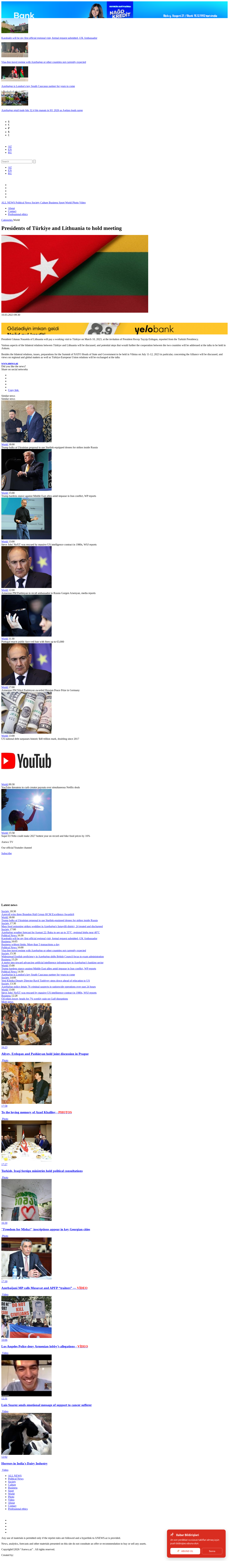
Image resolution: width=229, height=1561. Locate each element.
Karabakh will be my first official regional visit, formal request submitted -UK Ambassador (49, 938)
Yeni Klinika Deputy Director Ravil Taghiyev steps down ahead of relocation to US (45, 980)
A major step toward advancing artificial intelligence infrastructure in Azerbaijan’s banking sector (52, 962)
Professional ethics (18, 214)
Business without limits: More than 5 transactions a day (30, 944)
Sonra (212, 1551)
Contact (12, 211)
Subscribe (6, 853)
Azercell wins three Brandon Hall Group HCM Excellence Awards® (37, 914)
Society (36, 202)
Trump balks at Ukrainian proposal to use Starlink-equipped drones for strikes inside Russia (49, 920)
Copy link (13, 390)
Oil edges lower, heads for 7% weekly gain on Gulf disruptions (34, 998)
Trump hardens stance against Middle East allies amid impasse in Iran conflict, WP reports (48, 968)
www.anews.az (9, 363)
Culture (44, 202)
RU (10, 152)
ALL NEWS (8, 202)
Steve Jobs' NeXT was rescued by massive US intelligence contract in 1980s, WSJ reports (49, 992)
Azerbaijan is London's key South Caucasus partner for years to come (38, 974)
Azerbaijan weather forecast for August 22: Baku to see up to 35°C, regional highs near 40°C (50, 932)
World (68, 202)
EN (10, 149)
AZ (10, 146)
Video (82, 202)
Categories (7, 220)
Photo (75, 202)
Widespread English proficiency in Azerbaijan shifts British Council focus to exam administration (52, 956)
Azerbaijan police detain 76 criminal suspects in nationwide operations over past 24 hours (48, 986)
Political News (24, 202)
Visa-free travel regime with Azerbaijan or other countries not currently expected (43, 950)
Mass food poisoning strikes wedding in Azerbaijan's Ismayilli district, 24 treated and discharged (52, 926)
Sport (62, 202)
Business (54, 202)
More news (7, 1001)
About (11, 208)
